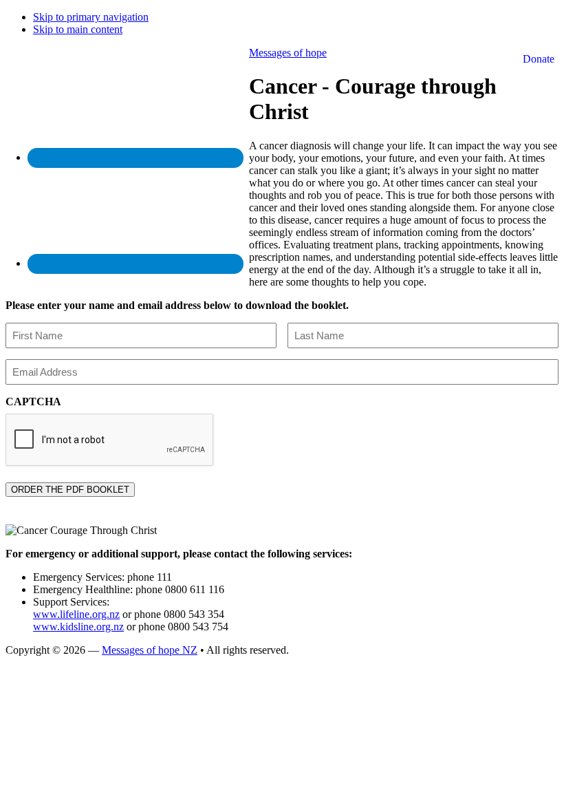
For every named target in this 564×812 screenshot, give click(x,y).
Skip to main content (77, 29)
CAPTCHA (33, 401)
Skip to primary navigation (91, 17)
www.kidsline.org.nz (78, 626)
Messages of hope (288, 52)
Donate (538, 59)
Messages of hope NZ (149, 650)
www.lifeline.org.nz (76, 614)
